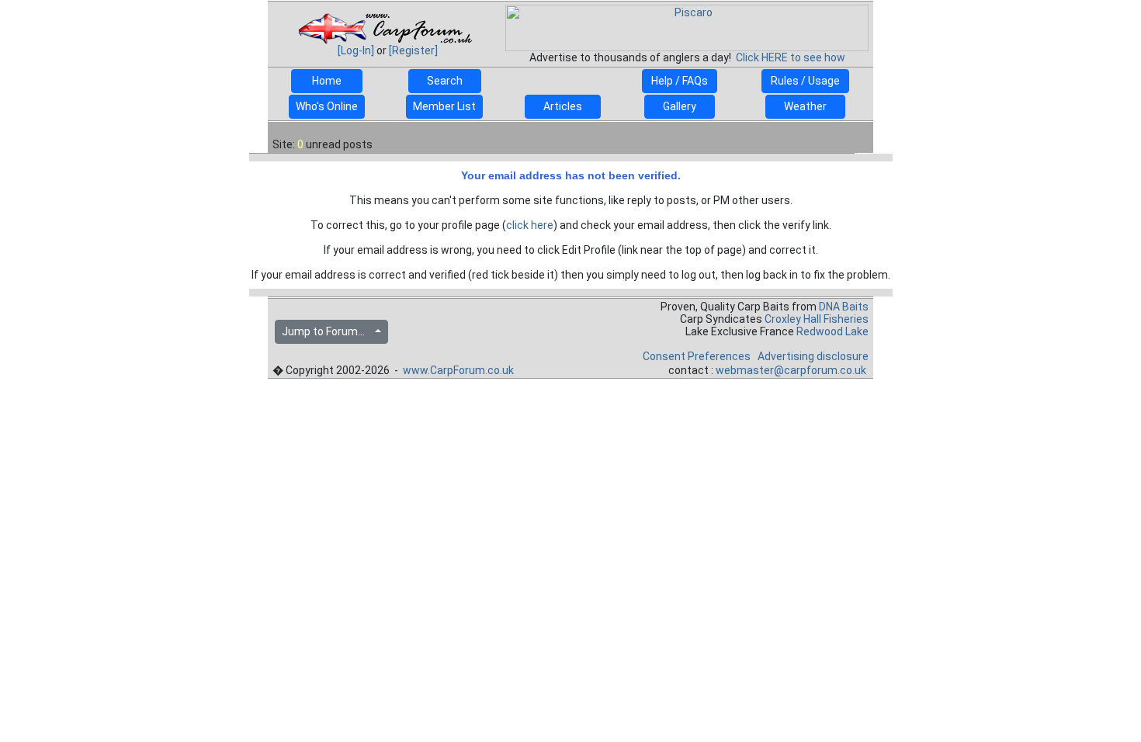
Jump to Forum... (327, 331)
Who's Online (327, 106)
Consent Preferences (697, 356)
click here (529, 225)
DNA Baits (844, 306)
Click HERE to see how (790, 57)
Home (326, 81)
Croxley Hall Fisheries (817, 319)
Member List (444, 106)
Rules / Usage (805, 81)
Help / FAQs (679, 81)
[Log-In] (356, 50)
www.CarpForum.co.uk (458, 370)
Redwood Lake (832, 331)
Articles (563, 106)
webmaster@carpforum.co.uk (791, 370)
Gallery (679, 106)
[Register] (413, 50)
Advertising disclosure (813, 356)
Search (444, 81)
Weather (805, 106)
